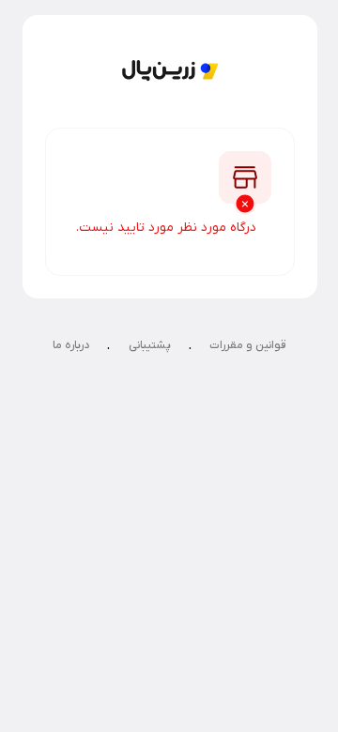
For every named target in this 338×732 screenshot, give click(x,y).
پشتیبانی (150, 345)
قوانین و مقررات (247, 345)
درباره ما (71, 345)
